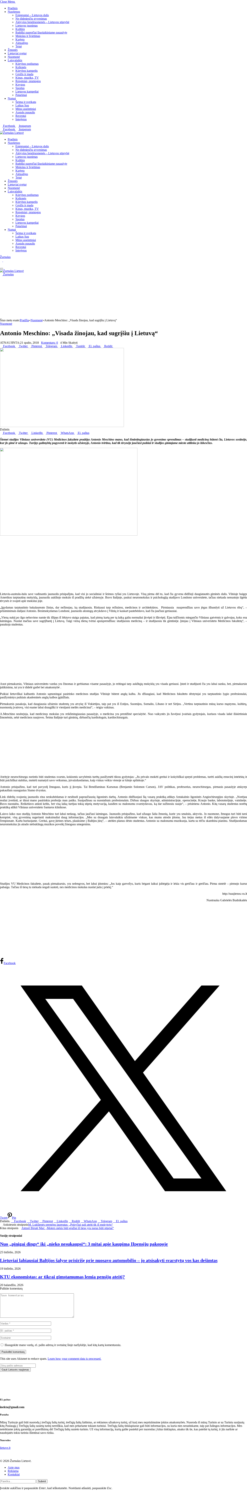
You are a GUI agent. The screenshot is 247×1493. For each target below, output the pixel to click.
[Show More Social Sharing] (114, 346)
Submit (42, 1481)
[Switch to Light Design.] (4, 260)
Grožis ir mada (24, 74)
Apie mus (13, 1467)
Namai (12, 98)
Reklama (13, 1471)
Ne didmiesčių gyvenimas (31, 18)
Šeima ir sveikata (25, 102)
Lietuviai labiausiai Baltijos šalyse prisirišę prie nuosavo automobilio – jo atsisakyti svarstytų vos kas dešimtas (108, 1260)
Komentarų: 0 (49, 342)
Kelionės (20, 67)
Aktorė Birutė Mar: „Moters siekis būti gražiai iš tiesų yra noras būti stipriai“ (67, 1228)
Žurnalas (5, 257)
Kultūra (20, 29)
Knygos (20, 84)
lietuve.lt (5, 1447)
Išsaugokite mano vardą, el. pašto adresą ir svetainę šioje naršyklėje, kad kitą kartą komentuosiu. (63, 1345)
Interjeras (21, 119)
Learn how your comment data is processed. (74, 1358)
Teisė (18, 46)
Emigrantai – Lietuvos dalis (32, 15)
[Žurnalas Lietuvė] (12, 132)
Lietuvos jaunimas (26, 25)
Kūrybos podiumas (27, 63)
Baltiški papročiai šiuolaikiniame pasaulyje (41, 32)
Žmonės (13, 49)
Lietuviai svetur (17, 53)
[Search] (1, 264)
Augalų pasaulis (25, 112)
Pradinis (13, 8)
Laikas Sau (22, 105)
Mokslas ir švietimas (27, 36)
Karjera (20, 39)
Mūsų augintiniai (25, 109)
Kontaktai (14, 1474)
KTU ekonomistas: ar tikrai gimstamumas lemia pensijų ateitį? (62, 1276)
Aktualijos (21, 43)
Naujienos (14, 11)
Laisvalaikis (15, 60)
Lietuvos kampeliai (27, 91)
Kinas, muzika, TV (27, 77)
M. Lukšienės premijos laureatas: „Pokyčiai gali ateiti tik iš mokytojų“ (70, 1224)
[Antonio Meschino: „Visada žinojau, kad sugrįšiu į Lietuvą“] (62, 426)
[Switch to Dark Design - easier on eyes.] (1, 260)
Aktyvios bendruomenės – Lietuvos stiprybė (42, 22)
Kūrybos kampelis (26, 70)
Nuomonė (14, 56)
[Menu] (1, 268)
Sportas (20, 88)
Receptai (20, 115)
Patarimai (21, 95)
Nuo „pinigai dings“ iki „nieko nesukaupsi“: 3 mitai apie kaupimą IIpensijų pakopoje (84, 1244)
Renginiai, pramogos (28, 81)
